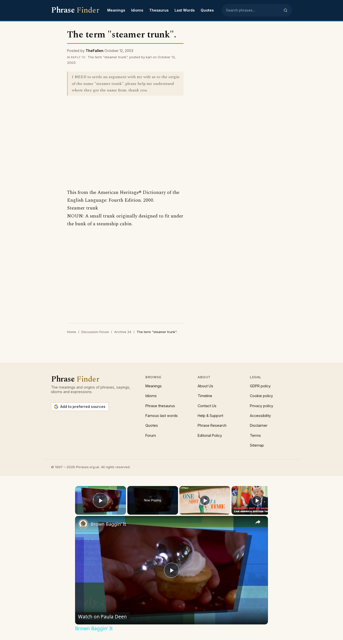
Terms (255, 435)
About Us (205, 386)
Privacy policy (261, 406)
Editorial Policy (210, 435)
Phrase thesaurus (160, 406)
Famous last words (161, 415)
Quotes (207, 10)
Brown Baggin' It (108, 524)
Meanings (116, 10)
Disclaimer (258, 425)
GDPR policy (260, 386)
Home (71, 332)
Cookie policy (261, 396)
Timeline (205, 396)
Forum (150, 435)
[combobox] (253, 10)
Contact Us (207, 406)
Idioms (137, 10)
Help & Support (210, 415)
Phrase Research (212, 425)
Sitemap (257, 445)
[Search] (285, 10)
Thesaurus (158, 10)
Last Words (185, 10)
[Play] (205, 500)
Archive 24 (122, 332)
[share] (257, 521)
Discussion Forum (95, 332)
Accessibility (260, 415)
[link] (83, 524)
